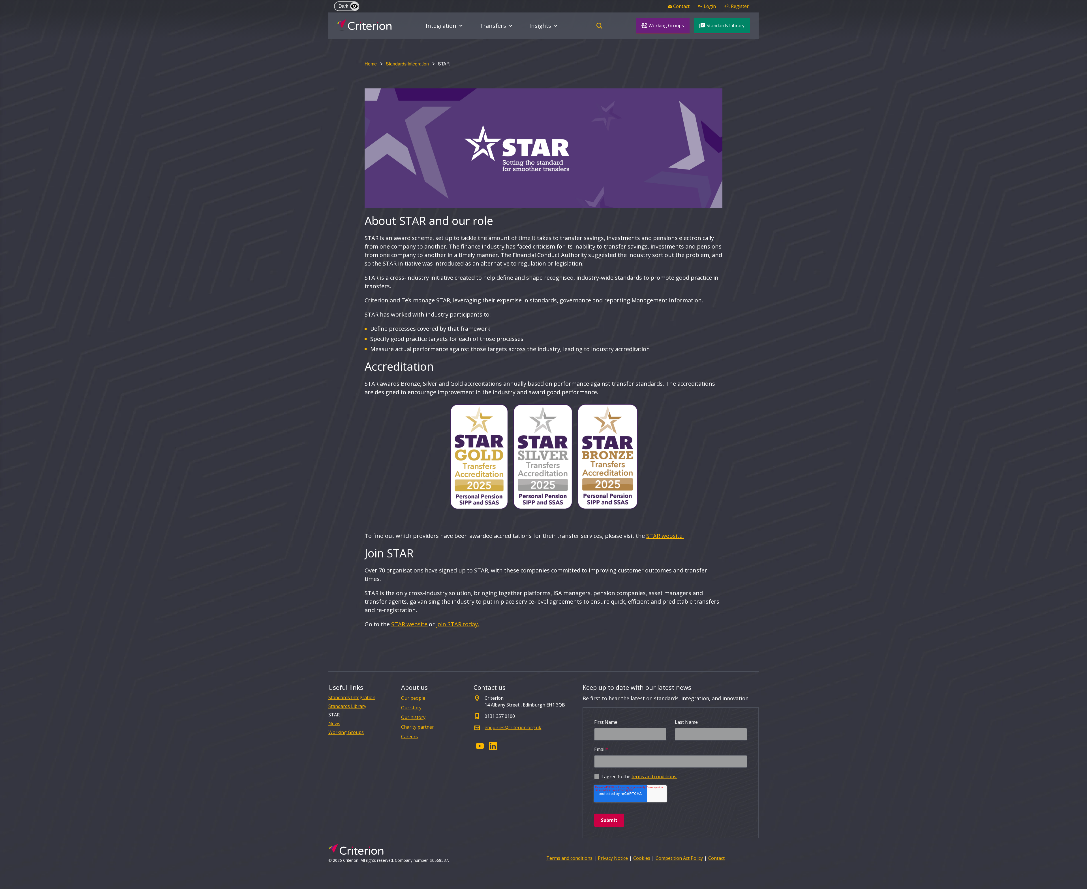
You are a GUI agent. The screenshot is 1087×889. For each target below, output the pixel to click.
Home (371, 63)
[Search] (599, 25)
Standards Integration (407, 63)
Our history (413, 717)
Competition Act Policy (679, 858)
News (334, 724)
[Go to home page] (364, 25)
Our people (413, 698)
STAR (334, 715)
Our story (411, 708)
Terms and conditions (569, 858)
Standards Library (347, 706)
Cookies (641, 858)
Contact (716, 858)
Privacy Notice (613, 858)
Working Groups (346, 732)
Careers (409, 736)
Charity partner (417, 727)
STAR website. (665, 536)
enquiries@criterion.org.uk (513, 727)
